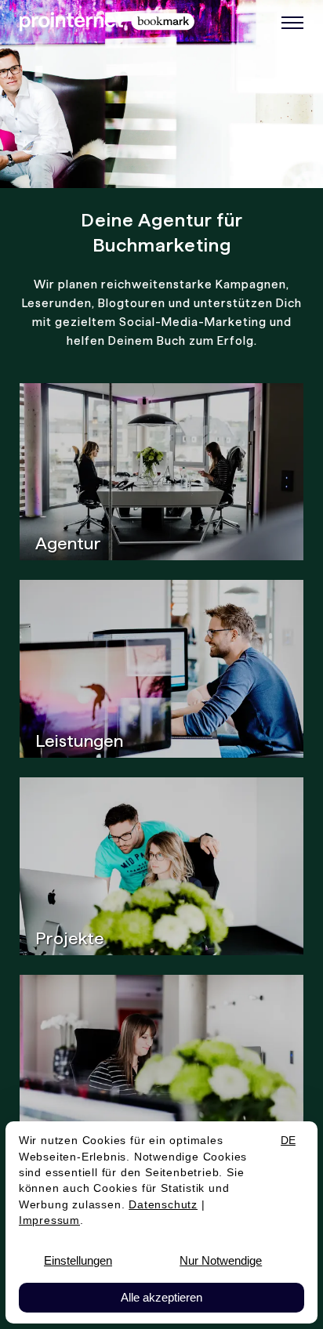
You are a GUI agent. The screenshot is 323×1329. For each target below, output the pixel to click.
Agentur (68, 543)
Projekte (69, 938)
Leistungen (79, 740)
